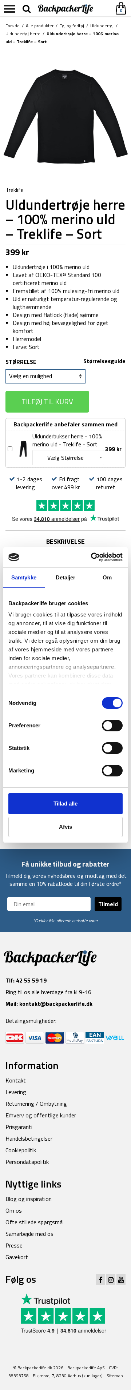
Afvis (65, 827)
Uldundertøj (102, 25)
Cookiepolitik (20, 1150)
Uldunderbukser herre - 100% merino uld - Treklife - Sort (67, 440)
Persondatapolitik (27, 1161)
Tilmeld (108, 904)
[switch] (112, 725)
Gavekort (16, 1257)
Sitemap (115, 1375)
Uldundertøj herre (22, 33)
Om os (13, 1210)
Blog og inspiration (28, 1198)
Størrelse (20, 361)
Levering (15, 1092)
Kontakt (15, 1080)
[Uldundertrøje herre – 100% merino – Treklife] (65, 116)
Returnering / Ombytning (36, 1103)
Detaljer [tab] (66, 577)
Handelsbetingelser (28, 1138)
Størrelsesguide (104, 361)
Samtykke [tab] (23, 577)
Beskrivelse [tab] (65, 541)
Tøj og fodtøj (72, 25)
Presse (14, 1245)
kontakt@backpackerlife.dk (55, 1003)
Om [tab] (107, 577)
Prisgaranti (18, 1126)
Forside (12, 25)
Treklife (14, 190)
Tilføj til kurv (47, 401)
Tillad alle (65, 803)
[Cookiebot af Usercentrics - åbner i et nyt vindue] (92, 557)
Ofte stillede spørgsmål (34, 1222)
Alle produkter (39, 25)
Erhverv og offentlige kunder (40, 1115)
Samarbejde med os (29, 1233)
